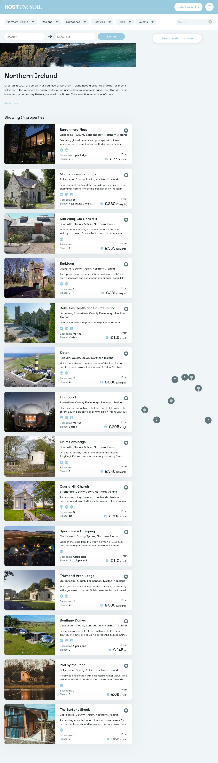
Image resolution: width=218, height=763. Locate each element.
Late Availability (188, 6)
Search (111, 36)
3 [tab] (32, 161)
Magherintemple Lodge (78, 174)
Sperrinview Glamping (77, 530)
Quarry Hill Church (74, 486)
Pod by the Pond (72, 664)
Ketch (64, 352)
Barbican (67, 263)
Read (11, 103)
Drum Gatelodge (73, 441)
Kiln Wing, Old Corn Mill (78, 218)
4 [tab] (37, 161)
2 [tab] (27, 161)
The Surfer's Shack (75, 709)
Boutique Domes (73, 620)
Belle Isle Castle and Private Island (87, 307)
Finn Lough (68, 397)
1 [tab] (22, 161)
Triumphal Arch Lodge (77, 575)
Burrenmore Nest (73, 129)
